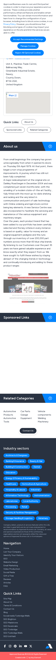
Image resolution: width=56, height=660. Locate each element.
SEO (5, 558)
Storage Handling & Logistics (19, 518)
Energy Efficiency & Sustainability (21, 478)
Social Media (9, 572)
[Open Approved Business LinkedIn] (20, 646)
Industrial (35, 490)
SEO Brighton (9, 619)
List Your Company (12, 552)
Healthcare (11, 484)
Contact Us (28, 431)
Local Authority (30, 501)
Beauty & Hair (36, 461)
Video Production (11, 569)
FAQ (5, 586)
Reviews (7, 579)
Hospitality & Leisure (15, 490)
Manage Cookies (28, 46)
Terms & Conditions (12, 605)
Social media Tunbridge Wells (16, 616)
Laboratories (12, 501)
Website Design (10, 562)
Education (10, 472)
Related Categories (39, 130)
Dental (37, 467)
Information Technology (17, 495)
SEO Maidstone (10, 622)
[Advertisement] (28, 357)
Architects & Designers (16, 455)
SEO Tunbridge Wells (13, 633)
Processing (11, 507)
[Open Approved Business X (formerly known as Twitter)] (30, 646)
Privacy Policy (9, 24)
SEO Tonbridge (10, 629)
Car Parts (25, 411)
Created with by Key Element (28, 658)
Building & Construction (17, 467)
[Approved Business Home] (49, 646)
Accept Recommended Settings (28, 39)
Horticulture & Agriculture (34, 484)
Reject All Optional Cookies (28, 53)
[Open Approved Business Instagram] (10, 646)
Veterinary (43, 518)
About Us (28, 122)
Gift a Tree (8, 576)
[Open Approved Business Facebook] (4, 646)
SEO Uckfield (9, 636)
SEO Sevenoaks (10, 626)
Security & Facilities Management (21, 512)
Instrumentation (42, 495)
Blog (5, 612)
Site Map (7, 598)
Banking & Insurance (15, 461)
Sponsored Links (14, 130)
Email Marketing (10, 565)
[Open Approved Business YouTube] (25, 646)
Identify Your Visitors (13, 555)
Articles (7, 582)
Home (6, 548)
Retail (24, 507)
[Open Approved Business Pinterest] (15, 646)
